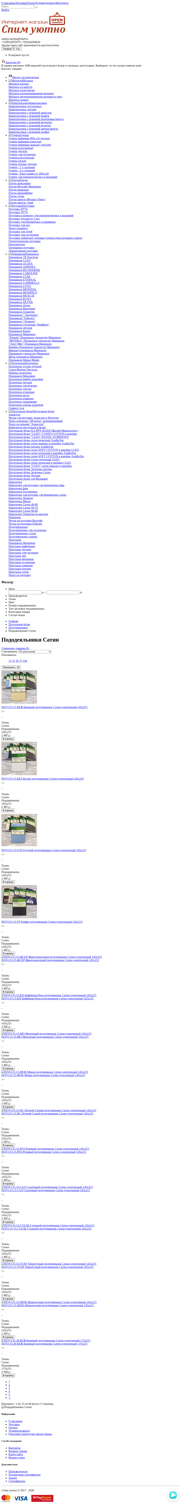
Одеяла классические (21, 157)
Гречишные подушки (21, 247)
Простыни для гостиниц (23, 552)
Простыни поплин (20, 568)
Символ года (16, 408)
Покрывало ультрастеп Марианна (29, 353)
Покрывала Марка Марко (24, 359)
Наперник (15, 517)
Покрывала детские (20, 327)
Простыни (15, 539)
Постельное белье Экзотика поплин (30, 469)
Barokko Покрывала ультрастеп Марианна (34, 347)
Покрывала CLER (19, 276)
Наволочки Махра (20, 501)
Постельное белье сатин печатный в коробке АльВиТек (42, 453)
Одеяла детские (18, 151)
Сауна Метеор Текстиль (23, 369)
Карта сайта (16, 1454)
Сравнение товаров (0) (15, 648)
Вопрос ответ (17, 1457)
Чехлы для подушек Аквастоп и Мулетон (34, 417)
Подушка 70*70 (18, 212)
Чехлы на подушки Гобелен (25, 523)
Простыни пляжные (21, 565)
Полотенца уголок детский (25, 366)
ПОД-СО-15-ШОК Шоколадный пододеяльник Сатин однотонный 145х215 (47, 1305)
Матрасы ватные (19, 83)
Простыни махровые (21, 559)
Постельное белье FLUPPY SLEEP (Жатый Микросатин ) (43, 430)
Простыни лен (17, 555)
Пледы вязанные (19, 189)
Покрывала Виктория (22, 308)
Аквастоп (14, 414)
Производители (18, 1471)
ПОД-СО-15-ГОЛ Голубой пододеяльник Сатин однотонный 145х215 (43, 850)
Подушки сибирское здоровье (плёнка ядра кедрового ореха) (45, 237)
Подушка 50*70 (18, 209)
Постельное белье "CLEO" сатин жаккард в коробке (40, 465)
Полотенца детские (20, 382)
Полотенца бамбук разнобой (26, 379)
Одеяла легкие (17, 160)
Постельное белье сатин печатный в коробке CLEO (40, 462)
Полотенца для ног (20, 388)
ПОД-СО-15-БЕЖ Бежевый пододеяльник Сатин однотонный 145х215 (44, 707)
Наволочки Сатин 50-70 (23, 507)
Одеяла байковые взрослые (25, 141)
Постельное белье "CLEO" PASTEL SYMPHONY (39, 437)
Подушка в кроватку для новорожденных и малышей (41, 215)
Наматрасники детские (22, 109)
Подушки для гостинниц (24, 234)
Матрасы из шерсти (20, 86)
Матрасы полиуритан (22, 90)
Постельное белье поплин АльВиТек (31, 446)
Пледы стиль (16, 196)
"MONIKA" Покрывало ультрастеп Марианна (36, 340)
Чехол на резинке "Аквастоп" (26, 424)
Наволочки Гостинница (23, 491)
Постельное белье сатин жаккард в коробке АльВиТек (41, 443)
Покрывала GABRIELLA (24, 282)
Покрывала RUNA (20, 298)
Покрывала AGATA (21, 263)
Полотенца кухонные (21, 392)
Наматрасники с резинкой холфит (29, 131)
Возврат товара (18, 1451)
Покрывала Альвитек (22, 311)
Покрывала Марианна (22, 334)
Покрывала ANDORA (22, 266)
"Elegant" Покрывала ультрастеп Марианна (35, 337)
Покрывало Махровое (22, 376)
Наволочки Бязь (18, 488)
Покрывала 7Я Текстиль (23, 257)
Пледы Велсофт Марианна (25, 186)
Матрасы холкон (18, 99)
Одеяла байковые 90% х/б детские (29, 138)
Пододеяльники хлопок (23, 536)
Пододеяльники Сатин (22, 533)
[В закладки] (2, 711)
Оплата (30, 2)
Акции (13, 1477)
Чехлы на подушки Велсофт (26, 520)
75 (20, 660)
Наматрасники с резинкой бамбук (29, 115)
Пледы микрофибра (21, 192)
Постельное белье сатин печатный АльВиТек (36, 440)
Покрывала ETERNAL (22, 279)
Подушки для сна (19, 225)
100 (25, 660)
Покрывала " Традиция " (24, 315)
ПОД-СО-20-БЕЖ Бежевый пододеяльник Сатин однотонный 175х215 (44, 1343)
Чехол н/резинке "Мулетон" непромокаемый (36, 420)
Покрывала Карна (19, 331)
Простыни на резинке (22, 562)
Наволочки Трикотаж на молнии (28, 514)
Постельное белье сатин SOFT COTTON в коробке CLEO (44, 449)
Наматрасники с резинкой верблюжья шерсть (36, 119)
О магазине (8, 2)
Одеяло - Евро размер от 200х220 (29, 173)
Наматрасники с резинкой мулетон (30, 125)
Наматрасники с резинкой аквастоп (30, 112)
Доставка (20, 2)
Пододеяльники (18, 526)
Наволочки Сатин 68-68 (23, 510)
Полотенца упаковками (23, 401)
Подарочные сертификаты (25, 1474)
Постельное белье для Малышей (28, 478)
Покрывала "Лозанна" (22, 321)
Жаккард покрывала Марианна (27, 350)
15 (10, 660)
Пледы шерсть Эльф (21, 202)
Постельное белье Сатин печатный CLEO (34, 459)
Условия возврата (46, 2)
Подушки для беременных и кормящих (32, 221)
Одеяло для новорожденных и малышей (33, 176)
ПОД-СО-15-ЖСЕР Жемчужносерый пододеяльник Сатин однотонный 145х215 (50, 960)
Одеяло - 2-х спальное (22, 170)
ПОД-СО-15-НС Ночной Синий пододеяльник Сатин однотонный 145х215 (47, 1113)
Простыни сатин (19, 571)
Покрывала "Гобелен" (22, 318)
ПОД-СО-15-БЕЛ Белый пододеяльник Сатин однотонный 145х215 (42, 778)
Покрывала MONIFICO (23, 292)
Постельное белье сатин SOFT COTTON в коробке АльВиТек (46, 456)
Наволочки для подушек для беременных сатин (37, 494)
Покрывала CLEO (20, 260)
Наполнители (17, 244)
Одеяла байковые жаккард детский (30, 144)
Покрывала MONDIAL (23, 289)
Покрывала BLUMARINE (24, 270)
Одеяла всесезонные (21, 148)
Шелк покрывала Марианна (25, 356)
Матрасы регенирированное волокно (31, 93)
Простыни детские (20, 549)
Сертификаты (17, 1481)
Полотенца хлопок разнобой (26, 404)
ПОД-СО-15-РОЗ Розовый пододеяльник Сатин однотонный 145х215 (43, 1151)
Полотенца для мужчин (23, 385)
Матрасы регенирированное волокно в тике (35, 96)
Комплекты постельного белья (27, 427)
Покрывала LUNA (20, 286)
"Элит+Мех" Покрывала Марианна (30, 343)
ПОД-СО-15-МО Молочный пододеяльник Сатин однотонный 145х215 (45, 1036)
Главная (13, 621)
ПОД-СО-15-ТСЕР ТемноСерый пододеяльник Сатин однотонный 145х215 (47, 1266)
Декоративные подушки (23, 250)
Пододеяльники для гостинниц (27, 530)
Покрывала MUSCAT (22, 295)
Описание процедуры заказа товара (30, 1433)
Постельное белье (19, 624)
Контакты (62, 2)
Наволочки (15, 481)
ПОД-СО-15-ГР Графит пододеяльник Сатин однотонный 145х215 (41, 921)
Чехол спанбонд (18, 228)
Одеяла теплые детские (23, 164)
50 (17, 660)
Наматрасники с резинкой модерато (30, 122)
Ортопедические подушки (25, 241)
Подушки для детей (20, 231)
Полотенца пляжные (21, 398)
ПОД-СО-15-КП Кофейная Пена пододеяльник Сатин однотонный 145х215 (47, 998)
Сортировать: (9, 651)
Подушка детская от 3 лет (24, 218)
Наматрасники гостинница (25, 106)
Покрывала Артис (20, 305)
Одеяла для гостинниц (22, 154)
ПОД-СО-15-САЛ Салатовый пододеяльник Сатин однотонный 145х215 (45, 1190)
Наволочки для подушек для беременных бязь (36, 485)
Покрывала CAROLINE (23, 273)
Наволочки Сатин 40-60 (23, 504)
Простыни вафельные (22, 546)
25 (13, 660)
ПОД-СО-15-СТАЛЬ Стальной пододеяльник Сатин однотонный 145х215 (46, 1228)
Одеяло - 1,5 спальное (22, 167)
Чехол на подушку (20, 575)
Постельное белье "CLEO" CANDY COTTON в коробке (43, 433)
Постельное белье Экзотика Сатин (29, 472)
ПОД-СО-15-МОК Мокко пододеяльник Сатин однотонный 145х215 (43, 1075)
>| (10, 1397)
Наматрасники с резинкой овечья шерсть (33, 128)
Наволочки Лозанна (21, 498)
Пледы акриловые (20, 183)
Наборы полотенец (20, 372)
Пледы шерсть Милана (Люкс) (27, 199)
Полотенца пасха (19, 395)
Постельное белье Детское (24, 475)
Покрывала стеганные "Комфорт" (29, 324)
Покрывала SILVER (21, 302)
